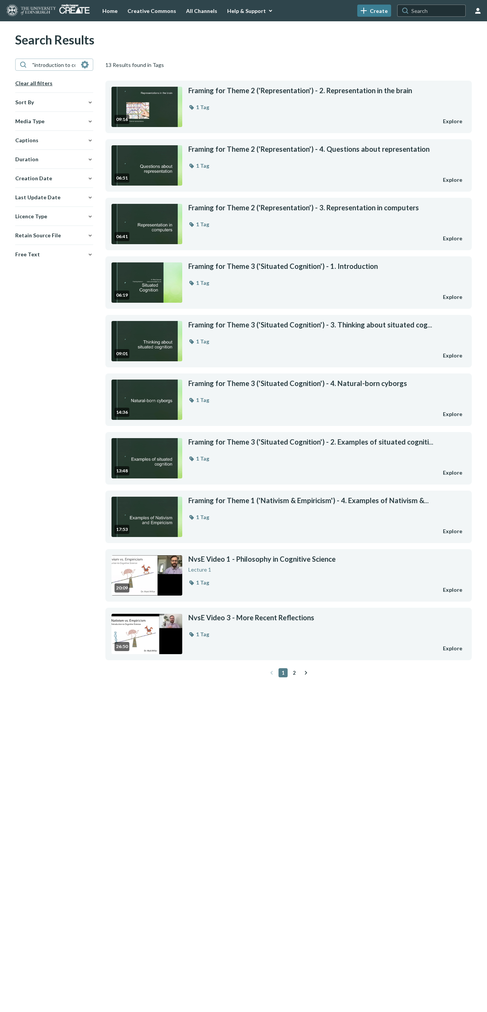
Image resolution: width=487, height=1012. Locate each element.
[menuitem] (110, 11)
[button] (198, 107)
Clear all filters (34, 83)
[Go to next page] (305, 672)
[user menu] (478, 11)
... (310, 325)
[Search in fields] (85, 65)
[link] (374, 11)
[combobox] (54, 64)
